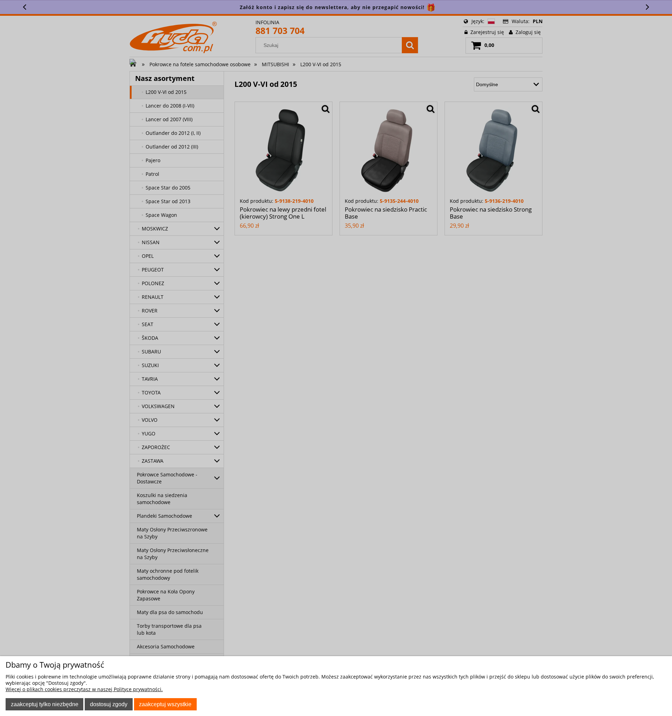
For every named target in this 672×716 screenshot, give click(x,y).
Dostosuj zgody (108, 704)
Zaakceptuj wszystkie (165, 704)
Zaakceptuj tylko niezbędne (44, 704)
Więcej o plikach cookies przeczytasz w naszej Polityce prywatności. (84, 689)
